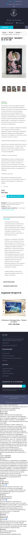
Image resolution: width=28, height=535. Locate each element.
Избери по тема (6, 371)
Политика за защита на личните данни (12, 358)
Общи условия (6, 353)
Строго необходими (13, 406)
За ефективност (23, 406)
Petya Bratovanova (16, 396)
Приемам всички (16, 534)
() (20, 23)
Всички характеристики (7, 209)
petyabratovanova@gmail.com (9, 345)
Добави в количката (16, 196)
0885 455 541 (5, 343)
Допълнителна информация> (8, 531)
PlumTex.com (19, 402)
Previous (3, 311)
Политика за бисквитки (8, 355)
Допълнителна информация (8, 410)
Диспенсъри (5, 376)
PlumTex (8, 532)
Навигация (5, 27)
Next (24, 311)
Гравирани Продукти (7, 368)
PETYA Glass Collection (7, 373)
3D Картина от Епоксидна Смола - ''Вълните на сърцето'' (14, 321)
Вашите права (4, 406)
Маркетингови (16, 408)
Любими (5, 186)
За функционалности (6, 408)
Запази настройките (5, 534)
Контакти (4, 360)
